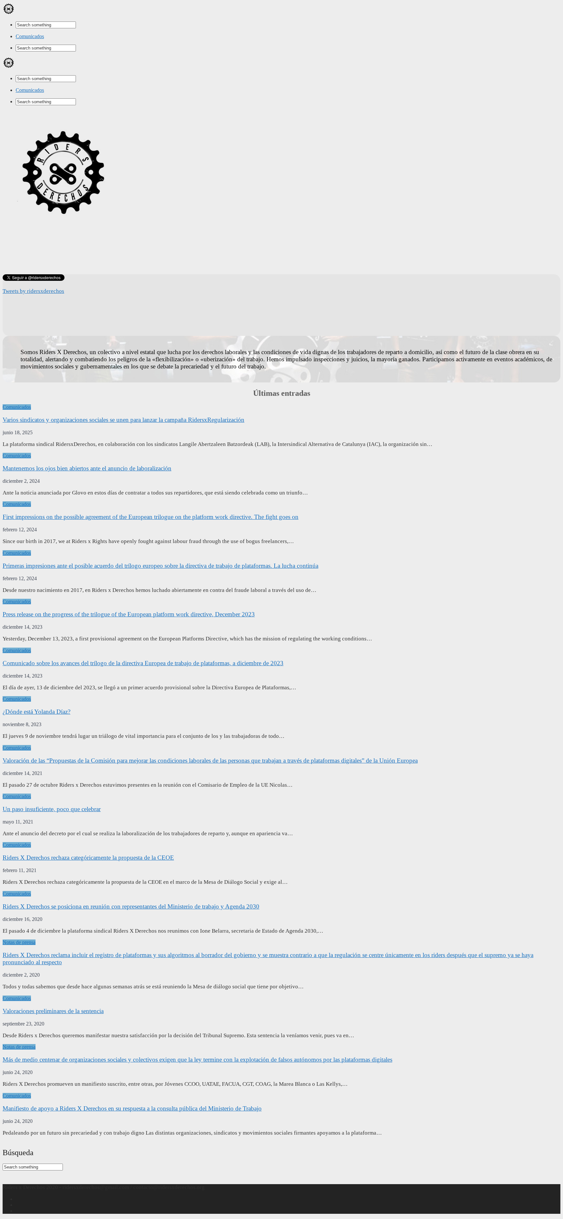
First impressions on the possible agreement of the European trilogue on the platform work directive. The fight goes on (150, 516)
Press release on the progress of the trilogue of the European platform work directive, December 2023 (129, 614)
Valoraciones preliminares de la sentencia (53, 1011)
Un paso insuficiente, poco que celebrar (52, 809)
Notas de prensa (19, 942)
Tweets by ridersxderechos (33, 291)
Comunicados (30, 36)
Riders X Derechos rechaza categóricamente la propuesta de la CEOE (88, 857)
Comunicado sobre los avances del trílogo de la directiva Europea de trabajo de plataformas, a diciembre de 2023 (143, 663)
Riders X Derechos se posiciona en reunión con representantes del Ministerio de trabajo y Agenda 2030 (131, 906)
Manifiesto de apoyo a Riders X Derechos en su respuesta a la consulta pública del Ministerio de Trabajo (132, 1108)
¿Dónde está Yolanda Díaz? (36, 711)
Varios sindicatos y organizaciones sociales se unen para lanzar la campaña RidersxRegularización (123, 419)
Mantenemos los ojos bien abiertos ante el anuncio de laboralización (87, 468)
